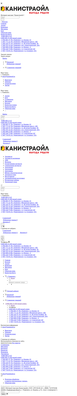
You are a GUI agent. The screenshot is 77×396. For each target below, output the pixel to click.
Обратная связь (10, 383)
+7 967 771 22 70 (19, 42)
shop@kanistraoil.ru (8, 76)
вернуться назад (6, 343)
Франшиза (4, 352)
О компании (5, 345)
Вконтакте (8, 80)
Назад (13, 278)
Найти (3, 394)
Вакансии (4, 350)
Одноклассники (10, 83)
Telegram (8, 82)
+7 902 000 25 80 (16, 47)
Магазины (4, 346)
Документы (5, 354)
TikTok (7, 85)
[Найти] (2, 19)
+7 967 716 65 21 (18, 51)
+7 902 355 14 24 (20, 45)
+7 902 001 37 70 (16, 40)
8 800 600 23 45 (6, 36)
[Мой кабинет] (2, 216)
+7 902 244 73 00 (18, 49)
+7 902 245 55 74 (19, 43)
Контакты (4, 348)
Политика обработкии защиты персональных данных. (16, 380)
